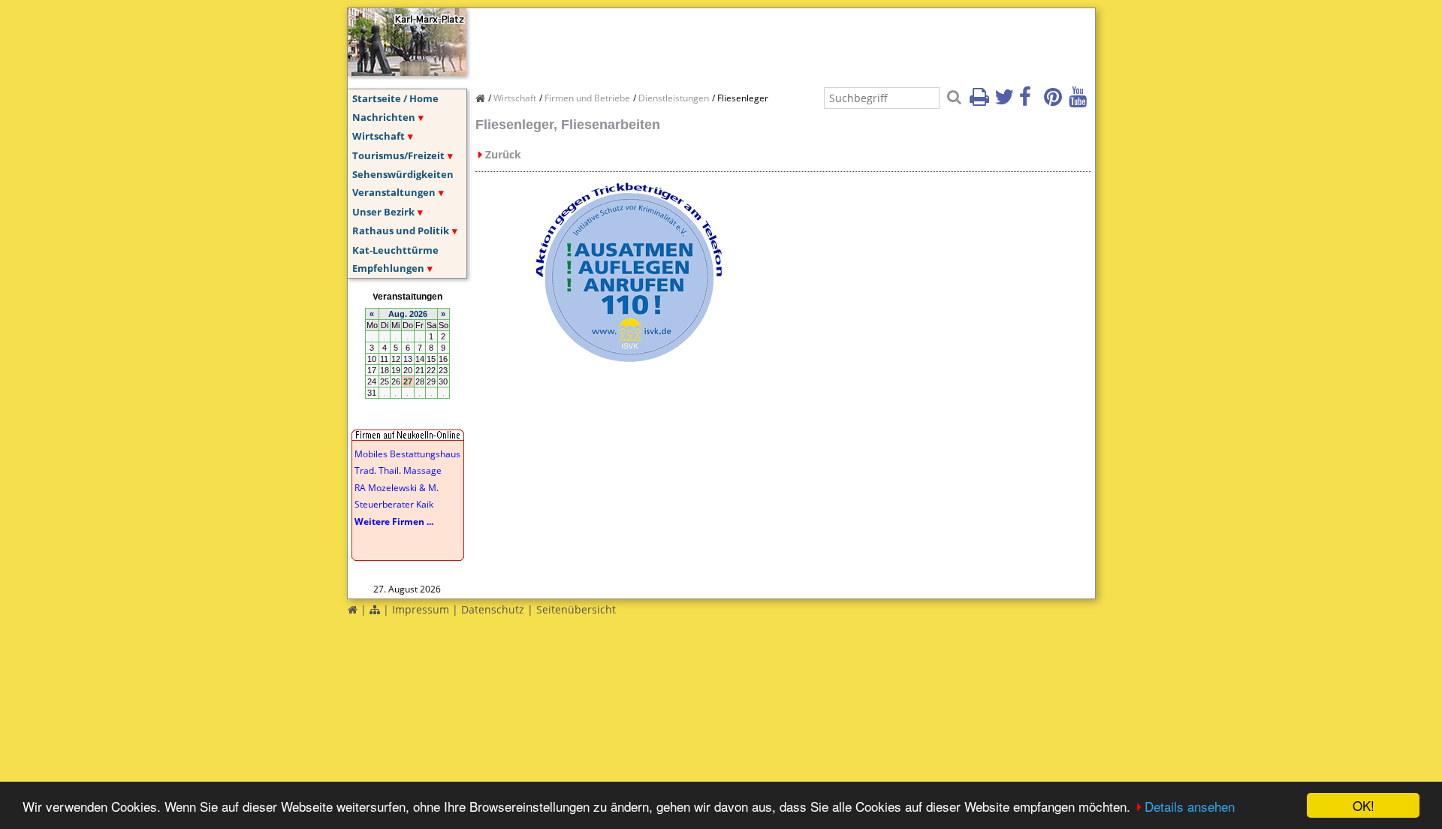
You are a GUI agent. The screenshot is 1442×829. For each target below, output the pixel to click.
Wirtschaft (378, 136)
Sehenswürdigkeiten (403, 174)
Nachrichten (383, 117)
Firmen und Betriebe (587, 98)
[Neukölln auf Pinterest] (1055, 101)
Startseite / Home (395, 98)
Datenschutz (492, 609)
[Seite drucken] (981, 101)
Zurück (503, 154)
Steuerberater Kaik (393, 504)
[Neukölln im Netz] (407, 71)
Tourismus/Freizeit (398, 155)
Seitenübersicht (576, 609)
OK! (1363, 805)
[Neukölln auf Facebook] (1030, 101)
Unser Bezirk (383, 212)
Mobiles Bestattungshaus (407, 454)
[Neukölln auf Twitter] (1005, 101)
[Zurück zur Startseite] (352, 609)
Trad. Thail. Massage (398, 470)
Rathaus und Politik (400, 230)
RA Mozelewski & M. (396, 487)
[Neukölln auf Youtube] (1080, 101)
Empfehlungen (388, 268)
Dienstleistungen (673, 98)
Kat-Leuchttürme (395, 250)
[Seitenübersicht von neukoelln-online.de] (375, 609)
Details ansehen (1190, 806)
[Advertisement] (748, 42)
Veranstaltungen (394, 192)
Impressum (420, 609)
